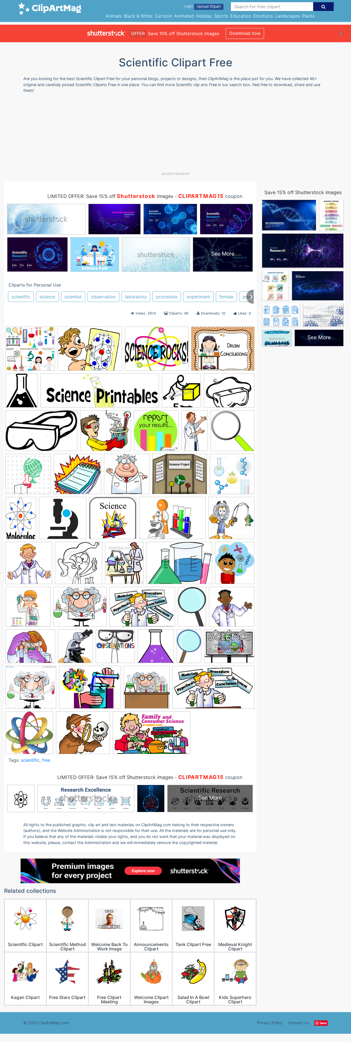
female (226, 296)
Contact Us (298, 1022)
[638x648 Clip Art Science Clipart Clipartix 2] (29, 565)
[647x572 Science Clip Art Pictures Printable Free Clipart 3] (83, 735)
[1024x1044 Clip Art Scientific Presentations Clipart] (231, 520)
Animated (184, 16)
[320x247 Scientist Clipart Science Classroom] (222, 351)
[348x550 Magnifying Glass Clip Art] (192, 609)
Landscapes (287, 16)
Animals (114, 16)
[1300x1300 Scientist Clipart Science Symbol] (232, 476)
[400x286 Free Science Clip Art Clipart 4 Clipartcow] (179, 565)
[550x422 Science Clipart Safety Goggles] (229, 393)
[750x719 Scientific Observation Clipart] (77, 476)
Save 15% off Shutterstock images (303, 192)
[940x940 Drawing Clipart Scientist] (78, 565)
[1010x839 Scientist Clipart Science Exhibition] (179, 476)
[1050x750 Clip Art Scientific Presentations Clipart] (172, 520)
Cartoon (163, 16)
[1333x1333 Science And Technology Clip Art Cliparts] (29, 735)
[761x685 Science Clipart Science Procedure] (105, 433)
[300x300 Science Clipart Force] (181, 393)
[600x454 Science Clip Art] (229, 648)
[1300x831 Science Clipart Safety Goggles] (41, 433)
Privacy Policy (269, 1022)
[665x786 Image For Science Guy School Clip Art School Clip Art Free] (234, 565)
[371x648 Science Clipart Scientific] (195, 432)
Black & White (138, 16)
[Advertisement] (175, 134)
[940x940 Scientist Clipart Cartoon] (126, 476)
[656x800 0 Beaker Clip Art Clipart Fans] (22, 393)
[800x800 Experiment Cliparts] (30, 351)
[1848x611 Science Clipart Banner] (100, 393)
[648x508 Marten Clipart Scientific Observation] (30, 649)
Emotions (263, 16)
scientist (73, 296)
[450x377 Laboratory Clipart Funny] (79, 609)
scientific (21, 296)
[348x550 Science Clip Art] (189, 649)
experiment (198, 296)
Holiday (204, 16)
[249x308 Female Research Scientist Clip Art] (124, 565)
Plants (308, 16)
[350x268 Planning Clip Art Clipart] (90, 351)
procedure (166, 296)
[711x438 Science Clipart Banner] (151, 735)
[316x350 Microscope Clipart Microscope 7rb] (75, 649)
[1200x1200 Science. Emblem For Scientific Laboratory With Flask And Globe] (28, 476)
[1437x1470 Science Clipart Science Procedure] (156, 433)
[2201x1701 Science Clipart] (90, 689)
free (46, 760)
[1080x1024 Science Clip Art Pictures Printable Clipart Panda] (31, 690)
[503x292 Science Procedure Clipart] (213, 689)
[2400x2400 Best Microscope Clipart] (62, 520)
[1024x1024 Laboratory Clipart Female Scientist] (28, 609)
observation (103, 296)
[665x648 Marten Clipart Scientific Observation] (231, 609)
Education (240, 16)
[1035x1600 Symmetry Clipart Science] (21, 520)
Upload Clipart (209, 6)
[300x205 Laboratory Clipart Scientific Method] (142, 609)
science (47, 296)
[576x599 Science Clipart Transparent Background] (232, 432)
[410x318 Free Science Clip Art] (156, 351)
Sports (221, 16)
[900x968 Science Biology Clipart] (156, 649)
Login (188, 6)
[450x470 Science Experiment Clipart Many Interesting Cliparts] (146, 689)
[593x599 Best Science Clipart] (112, 520)
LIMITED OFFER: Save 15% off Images (110, 196)
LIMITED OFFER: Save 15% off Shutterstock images (115, 777)
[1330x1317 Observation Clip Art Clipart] (115, 649)
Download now (245, 33)
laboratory (136, 296)
